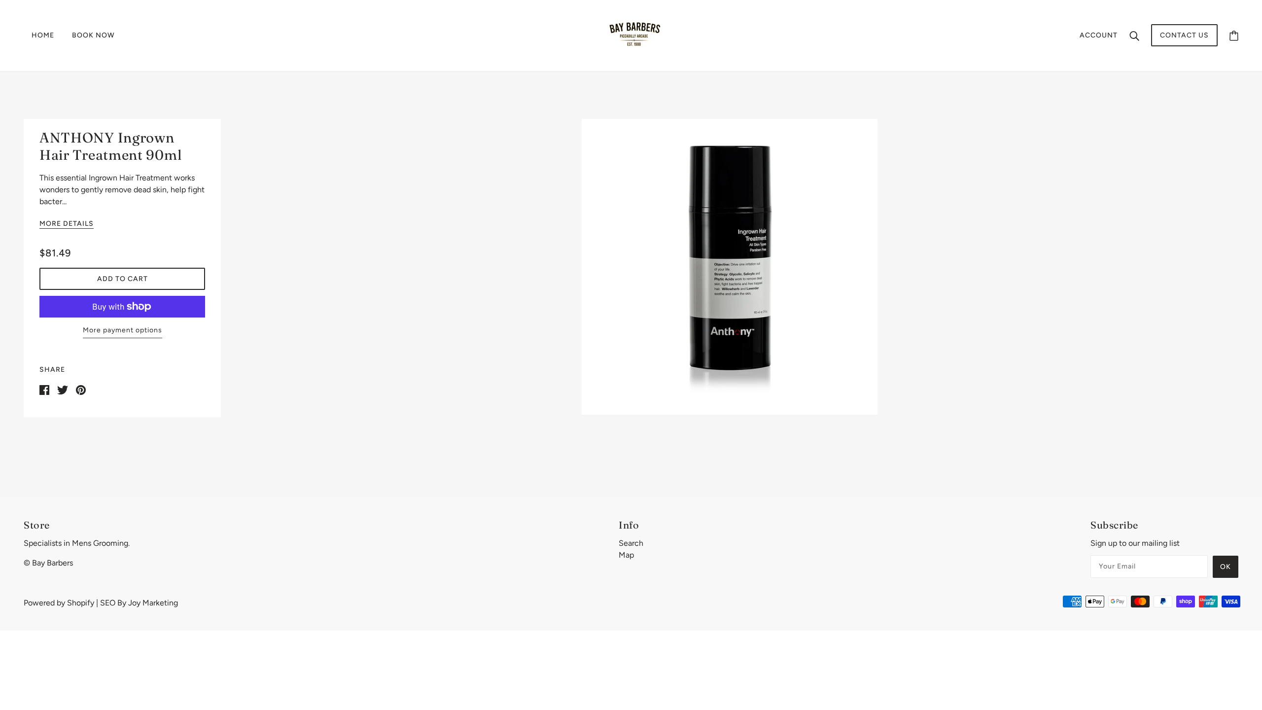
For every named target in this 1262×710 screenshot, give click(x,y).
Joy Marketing (153, 602)
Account (1099, 35)
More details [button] (66, 224)
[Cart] (1233, 35)
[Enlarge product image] (730, 267)
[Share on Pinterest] (81, 389)
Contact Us (1184, 35)
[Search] (1134, 35)
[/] (634, 34)
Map (626, 555)
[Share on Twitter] (62, 389)
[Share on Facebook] (44, 389)
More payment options (122, 330)
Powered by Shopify (59, 602)
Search (631, 543)
